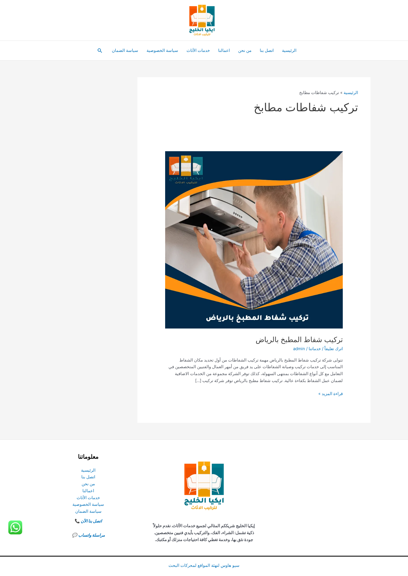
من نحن (244, 50)
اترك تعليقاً (333, 348)
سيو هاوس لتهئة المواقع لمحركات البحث (204, 565)
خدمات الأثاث (198, 50)
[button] (99, 50)
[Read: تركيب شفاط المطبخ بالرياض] (254, 239)
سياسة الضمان (125, 50)
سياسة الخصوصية (162, 50)
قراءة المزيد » (330, 394)
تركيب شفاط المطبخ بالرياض (299, 339)
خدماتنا (315, 348)
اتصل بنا (267, 50)
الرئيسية (289, 50)
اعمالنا (224, 50)
